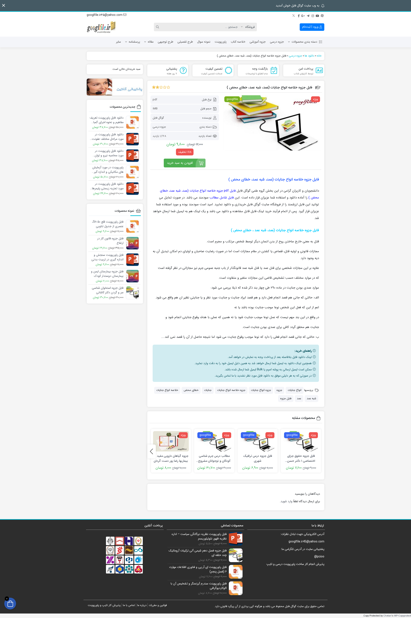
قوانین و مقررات (158, 605)
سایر (118, 41)
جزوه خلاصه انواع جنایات (231, 390)
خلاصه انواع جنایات (167, 390)
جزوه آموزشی (258, 41)
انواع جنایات (294, 390)
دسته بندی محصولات (304, 41)
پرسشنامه (134, 41)
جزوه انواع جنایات (261, 390)
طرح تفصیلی (185, 41)
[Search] (158, 27)
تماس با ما (129, 605)
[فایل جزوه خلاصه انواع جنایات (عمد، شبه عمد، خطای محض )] (272, 122)
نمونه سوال (203, 41)
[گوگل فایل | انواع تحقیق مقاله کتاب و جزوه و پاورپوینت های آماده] (102, 27)
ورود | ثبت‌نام (310, 26)
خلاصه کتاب (238, 41)
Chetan (387, 616)
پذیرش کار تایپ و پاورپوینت (104, 605)
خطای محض (191, 390)
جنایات (207, 390)
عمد (299, 398)
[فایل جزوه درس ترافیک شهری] (258, 441)
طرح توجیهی (165, 41)
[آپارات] (322, 15)
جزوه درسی (277, 41)
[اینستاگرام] (312, 15)
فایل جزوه (285, 398)
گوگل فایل (158, 118)
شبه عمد (311, 398)
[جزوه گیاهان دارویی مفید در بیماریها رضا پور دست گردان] (171, 441)
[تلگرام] (308, 15)
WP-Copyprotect (402, 616)
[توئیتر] (294, 15)
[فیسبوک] (298, 15)
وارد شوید (286, 501)
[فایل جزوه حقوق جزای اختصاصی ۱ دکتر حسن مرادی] (301, 441)
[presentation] (151, 451)
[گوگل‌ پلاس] (303, 15)
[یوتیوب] (317, 15)
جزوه (279, 390)
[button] (3, 5)
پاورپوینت (220, 41)
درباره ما (141, 605)
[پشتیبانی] (115, 87)
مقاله (150, 41)
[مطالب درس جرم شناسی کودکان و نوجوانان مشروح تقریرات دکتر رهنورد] (214, 441)
